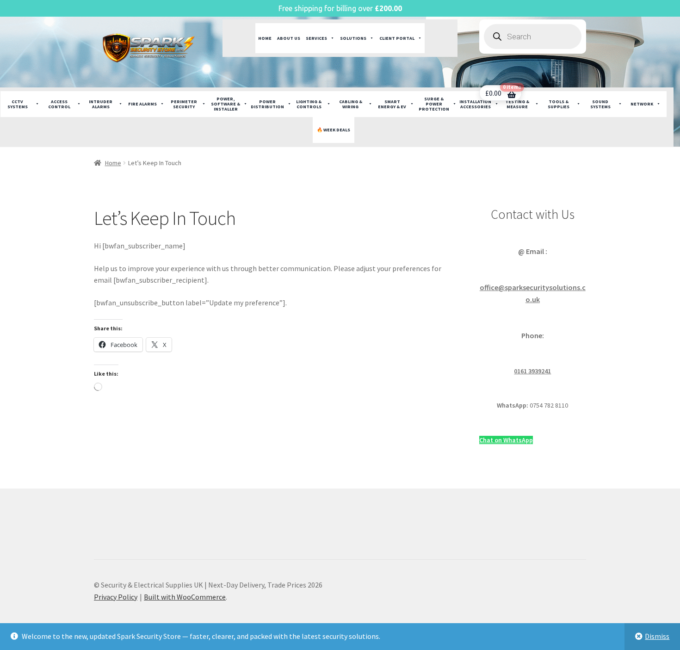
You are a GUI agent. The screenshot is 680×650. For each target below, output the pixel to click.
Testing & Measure (517, 104)
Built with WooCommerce (185, 596)
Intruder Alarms (100, 104)
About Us (288, 38)
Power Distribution (267, 104)
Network (642, 104)
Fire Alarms (142, 104)
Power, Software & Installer (225, 104)
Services (316, 38)
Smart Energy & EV (392, 104)
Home (265, 38)
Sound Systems (600, 104)
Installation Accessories (475, 104)
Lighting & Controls (308, 104)
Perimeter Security (184, 104)
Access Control (59, 104)
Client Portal (396, 38)
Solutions (353, 38)
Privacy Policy (115, 596)
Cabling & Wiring (350, 104)
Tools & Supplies (558, 104)
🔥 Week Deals (333, 130)
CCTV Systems (17, 104)
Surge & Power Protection (434, 104)
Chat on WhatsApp (506, 440)
